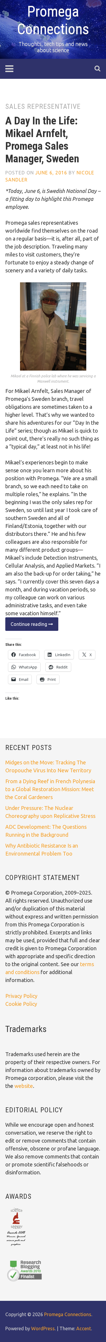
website (23, 1086)
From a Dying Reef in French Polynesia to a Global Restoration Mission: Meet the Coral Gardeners (50, 789)
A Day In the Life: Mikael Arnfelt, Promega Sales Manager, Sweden (42, 140)
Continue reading (26, 626)
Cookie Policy (21, 1004)
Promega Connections (67, 1314)
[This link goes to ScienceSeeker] (16, 1246)
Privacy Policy (21, 996)
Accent (83, 1328)
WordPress (43, 1328)
